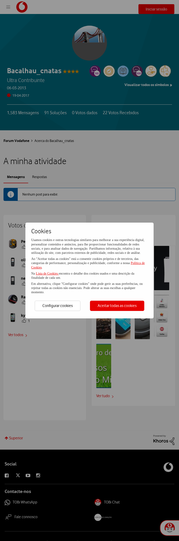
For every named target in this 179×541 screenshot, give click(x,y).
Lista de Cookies (47, 273)
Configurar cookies (57, 305)
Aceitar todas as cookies (117, 305)
